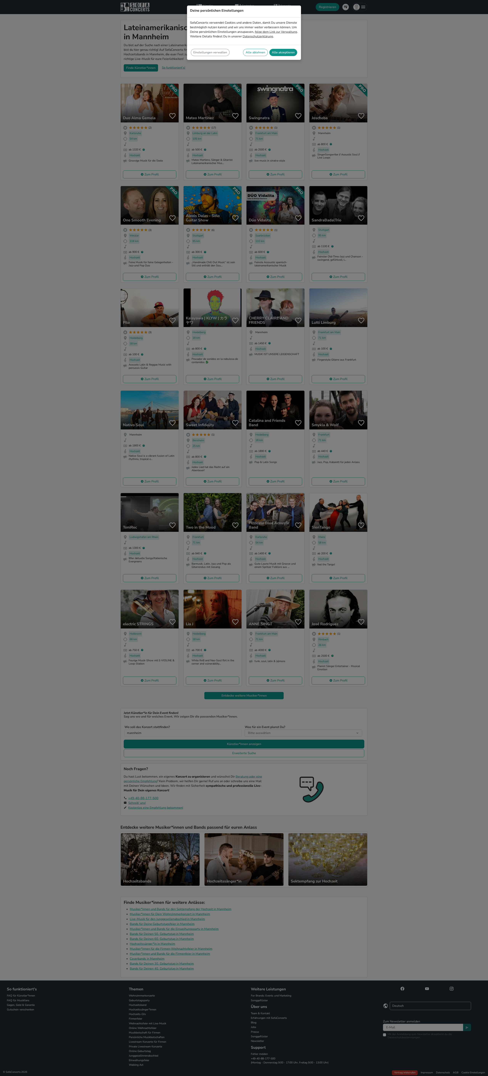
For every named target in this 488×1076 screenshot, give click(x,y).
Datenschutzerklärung (258, 36)
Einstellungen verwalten (210, 52)
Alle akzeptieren (283, 52)
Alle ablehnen (255, 52)
